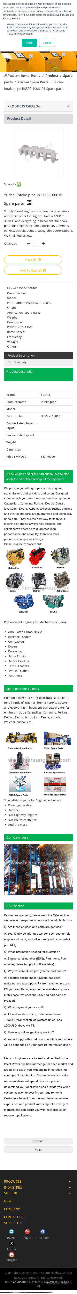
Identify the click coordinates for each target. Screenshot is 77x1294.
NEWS (8, 1201)
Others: (12, 346)
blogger (11, 1260)
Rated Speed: (16, 332)
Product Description (21, 355)
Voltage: (12, 342)
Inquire (30, 259)
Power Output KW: (19, 327)
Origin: (12, 308)
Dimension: (15, 322)
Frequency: (14, 337)
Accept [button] (29, 42)
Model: (12, 288)
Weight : (12, 317)
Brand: (11, 293)
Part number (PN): (19, 303)
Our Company (16, 362)
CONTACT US (14, 1217)
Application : (15, 312)
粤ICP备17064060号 (18, 1282)
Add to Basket (30, 270)
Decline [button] (47, 42)
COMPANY (12, 1209)
